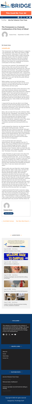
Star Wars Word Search (22, 221)
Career (4, 353)
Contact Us (5, 358)
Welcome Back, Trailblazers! (11, 264)
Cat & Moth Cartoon (8, 221)
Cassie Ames (8, 210)
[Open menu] (2, 17)
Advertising (5, 356)
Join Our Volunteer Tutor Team (17, 20)
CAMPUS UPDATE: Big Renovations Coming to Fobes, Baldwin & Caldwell (15, 305)
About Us (5, 351)
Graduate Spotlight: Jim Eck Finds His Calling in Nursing (16, 277)
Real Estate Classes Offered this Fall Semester (16, 291)
